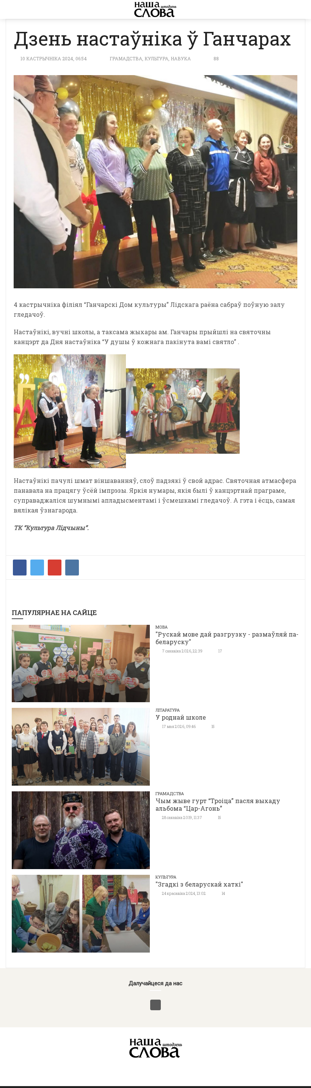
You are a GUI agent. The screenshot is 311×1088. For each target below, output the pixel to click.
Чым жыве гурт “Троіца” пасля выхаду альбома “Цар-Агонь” (218, 804)
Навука (181, 58)
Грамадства (126, 58)
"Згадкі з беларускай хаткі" (199, 884)
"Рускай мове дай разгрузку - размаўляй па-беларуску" (227, 638)
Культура (156, 58)
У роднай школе (181, 717)
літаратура (168, 710)
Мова (162, 627)
